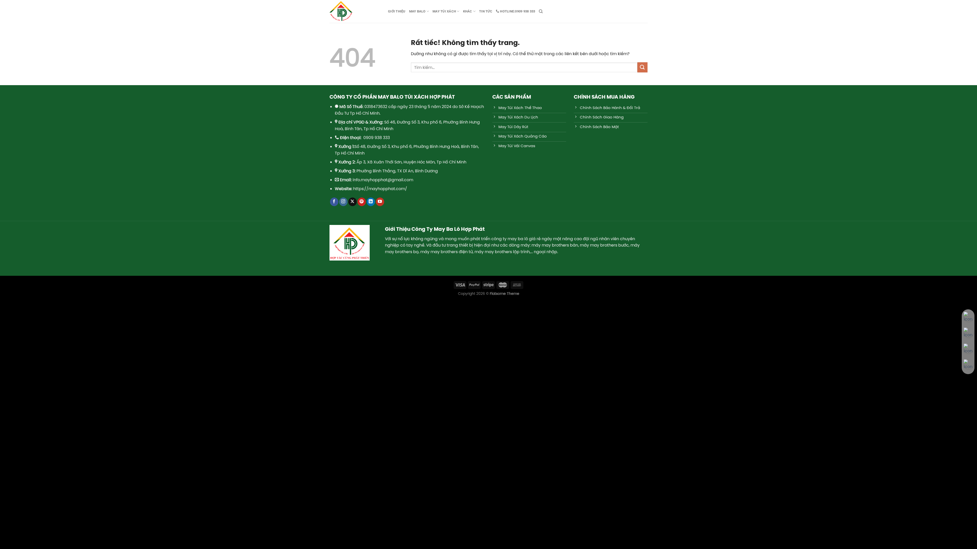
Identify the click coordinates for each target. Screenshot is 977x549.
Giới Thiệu (397, 11)
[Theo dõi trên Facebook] (334, 201)
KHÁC (467, 11)
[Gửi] (642, 67)
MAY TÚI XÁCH (444, 11)
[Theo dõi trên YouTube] (380, 201)
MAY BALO (417, 11)
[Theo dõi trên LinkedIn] (371, 201)
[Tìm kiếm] (541, 11)
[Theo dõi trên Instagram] (343, 201)
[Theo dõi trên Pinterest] (361, 201)
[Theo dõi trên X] (352, 201)
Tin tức (485, 11)
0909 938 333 (517, 11)
